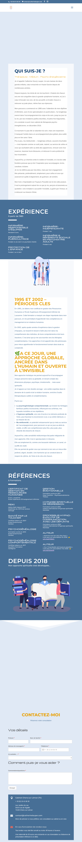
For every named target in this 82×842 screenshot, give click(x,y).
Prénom (11, 738)
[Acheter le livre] (55, 539)
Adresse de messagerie (16, 746)
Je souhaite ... (13, 754)
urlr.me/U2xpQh (48, 550)
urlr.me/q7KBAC (49, 539)
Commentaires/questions (17, 770)
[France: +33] (43, 749)
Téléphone (45, 746)
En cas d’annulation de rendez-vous (30, 827)
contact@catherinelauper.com (28, 815)
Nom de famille (35, 738)
